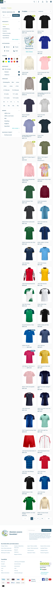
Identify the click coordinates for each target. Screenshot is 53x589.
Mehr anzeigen (15, 39)
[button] (29, 43)
